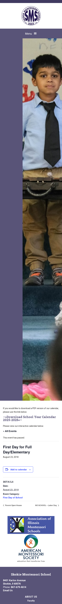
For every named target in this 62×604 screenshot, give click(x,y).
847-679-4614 (18, 587)
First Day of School (13, 497)
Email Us (8, 590)
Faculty (31, 601)
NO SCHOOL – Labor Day (46, 505)
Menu (28, 33)
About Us (31, 596)
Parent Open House (13, 505)
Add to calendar (18, 469)
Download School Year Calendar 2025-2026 (29, 418)
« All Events (10, 431)
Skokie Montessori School (31, 574)
